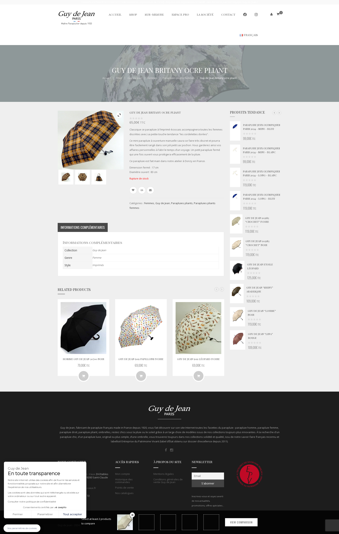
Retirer (132, 514)
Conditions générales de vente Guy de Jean (168, 480)
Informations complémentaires (83, 227)
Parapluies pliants (182, 203)
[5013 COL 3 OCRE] (65, 177)
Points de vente (124, 487)
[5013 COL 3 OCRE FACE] (82, 177)
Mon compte (122, 473)
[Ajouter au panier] (141, 376)
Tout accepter (72, 514)
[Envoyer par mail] (150, 190)
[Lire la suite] (83, 376)
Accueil (106, 78)
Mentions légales (163, 473)
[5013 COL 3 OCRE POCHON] (98, 177)
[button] (274, 113)
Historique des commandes (124, 480)
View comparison (241, 522)
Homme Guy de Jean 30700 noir (83, 359)
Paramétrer (45, 514)
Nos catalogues (124, 493)
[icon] (166, 450)
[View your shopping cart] (278, 14)
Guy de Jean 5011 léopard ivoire (198, 359)
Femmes (152, 78)
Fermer (18, 514)
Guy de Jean (135, 78)
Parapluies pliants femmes (179, 78)
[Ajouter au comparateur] (142, 190)
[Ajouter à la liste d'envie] (133, 190)
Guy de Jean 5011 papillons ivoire (140, 359)
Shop (119, 78)
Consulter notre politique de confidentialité (32, 501)
